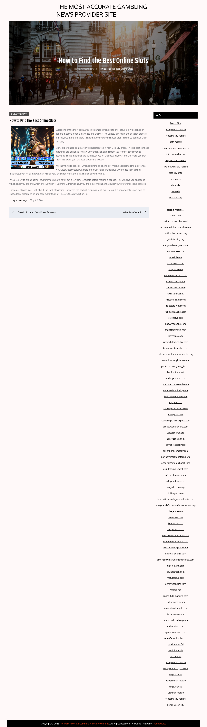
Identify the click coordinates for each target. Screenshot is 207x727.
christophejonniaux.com (175, 408)
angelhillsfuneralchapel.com (175, 463)
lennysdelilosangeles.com (175, 245)
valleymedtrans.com (175, 481)
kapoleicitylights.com (175, 311)
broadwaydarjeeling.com (175, 426)
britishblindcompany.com (175, 450)
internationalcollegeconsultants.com (175, 499)
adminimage (21, 200)
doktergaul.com (175, 493)
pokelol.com (175, 257)
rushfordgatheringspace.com (175, 420)
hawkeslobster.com (175, 287)
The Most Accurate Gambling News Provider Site (101, 10)
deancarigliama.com (175, 553)
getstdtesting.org (175, 239)
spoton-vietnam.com (175, 632)
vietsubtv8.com (175, 317)
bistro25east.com (175, 438)
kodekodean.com (175, 626)
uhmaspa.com (175, 336)
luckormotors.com (175, 602)
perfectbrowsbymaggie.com (175, 366)
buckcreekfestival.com (175, 275)
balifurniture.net (175, 372)
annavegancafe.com (175, 583)
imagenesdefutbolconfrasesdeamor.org (175, 505)
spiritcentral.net (175, 293)
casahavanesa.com (175, 251)
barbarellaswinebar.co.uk (176, 221)
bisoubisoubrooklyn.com (175, 348)
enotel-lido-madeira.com (175, 596)
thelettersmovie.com (175, 329)
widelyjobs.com (175, 414)
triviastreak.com (175, 614)
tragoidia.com (176, 269)
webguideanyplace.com (175, 547)
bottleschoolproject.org (175, 233)
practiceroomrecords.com (176, 384)
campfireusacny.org (175, 444)
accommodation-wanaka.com (176, 227)
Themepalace (159, 723)
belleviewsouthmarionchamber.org (175, 354)
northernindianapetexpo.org (175, 456)
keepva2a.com (175, 523)
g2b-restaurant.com (175, 475)
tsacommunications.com (175, 541)
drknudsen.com (175, 517)
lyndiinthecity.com (175, 281)
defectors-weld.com (175, 305)
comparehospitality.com (175, 390)
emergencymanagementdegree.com (175, 559)
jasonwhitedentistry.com (175, 342)
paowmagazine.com (175, 323)
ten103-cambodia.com (175, 638)
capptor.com (175, 402)
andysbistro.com (175, 529)
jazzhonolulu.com (175, 263)
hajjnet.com (175, 215)
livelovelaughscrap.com (175, 396)
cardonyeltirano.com (175, 378)
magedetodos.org (175, 487)
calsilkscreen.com (175, 571)
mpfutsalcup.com (175, 577)
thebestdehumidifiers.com (175, 535)
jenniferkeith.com (175, 565)
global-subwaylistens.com (175, 360)
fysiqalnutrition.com (175, 299)
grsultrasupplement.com (175, 469)
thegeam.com (176, 511)
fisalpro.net (175, 589)
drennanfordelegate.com (175, 608)
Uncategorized (19, 114)
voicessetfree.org (175, 432)
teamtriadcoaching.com (175, 620)
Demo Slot (175, 123)
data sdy (175, 185)
